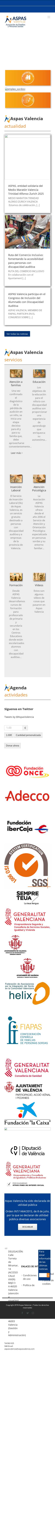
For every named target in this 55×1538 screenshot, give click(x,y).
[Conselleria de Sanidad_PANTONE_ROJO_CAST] (27, 1058)
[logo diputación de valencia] (28, 1145)
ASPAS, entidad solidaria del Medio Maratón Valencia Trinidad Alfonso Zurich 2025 (26, 189)
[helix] (27, 982)
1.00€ (9, 735)
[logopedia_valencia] (28, 93)
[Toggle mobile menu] (49, 17)
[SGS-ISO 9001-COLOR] (27, 844)
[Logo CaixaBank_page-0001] (27, 1128)
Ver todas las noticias (17, 333)
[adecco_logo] (27, 782)
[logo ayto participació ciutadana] (27, 1082)
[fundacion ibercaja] (27, 814)
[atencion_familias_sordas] (28, 71)
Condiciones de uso (30, 1277)
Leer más (16, 453)
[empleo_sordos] (15, 89)
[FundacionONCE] (27, 766)
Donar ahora (12, 745)
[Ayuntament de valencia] (28, 959)
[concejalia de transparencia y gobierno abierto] (15, 936)
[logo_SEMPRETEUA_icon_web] (28, 892)
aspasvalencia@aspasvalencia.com (19, 1349)
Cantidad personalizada (28, 735)
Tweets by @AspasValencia (19, 717)
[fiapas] (27, 1010)
